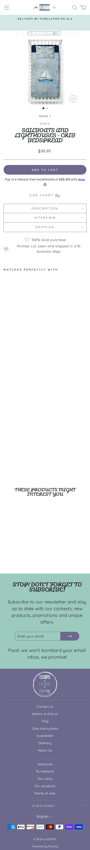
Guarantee (45, 736)
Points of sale (45, 793)
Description (45, 208)
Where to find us (45, 714)
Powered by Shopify (45, 846)
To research (45, 771)
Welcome (45, 764)
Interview (45, 217)
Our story (45, 779)
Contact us (45, 707)
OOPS (45, 123)
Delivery (45, 743)
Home (43, 116)
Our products (45, 786)
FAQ (45, 721)
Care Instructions (45, 729)
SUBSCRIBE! (44, 805)
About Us (45, 750)
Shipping (45, 227)
